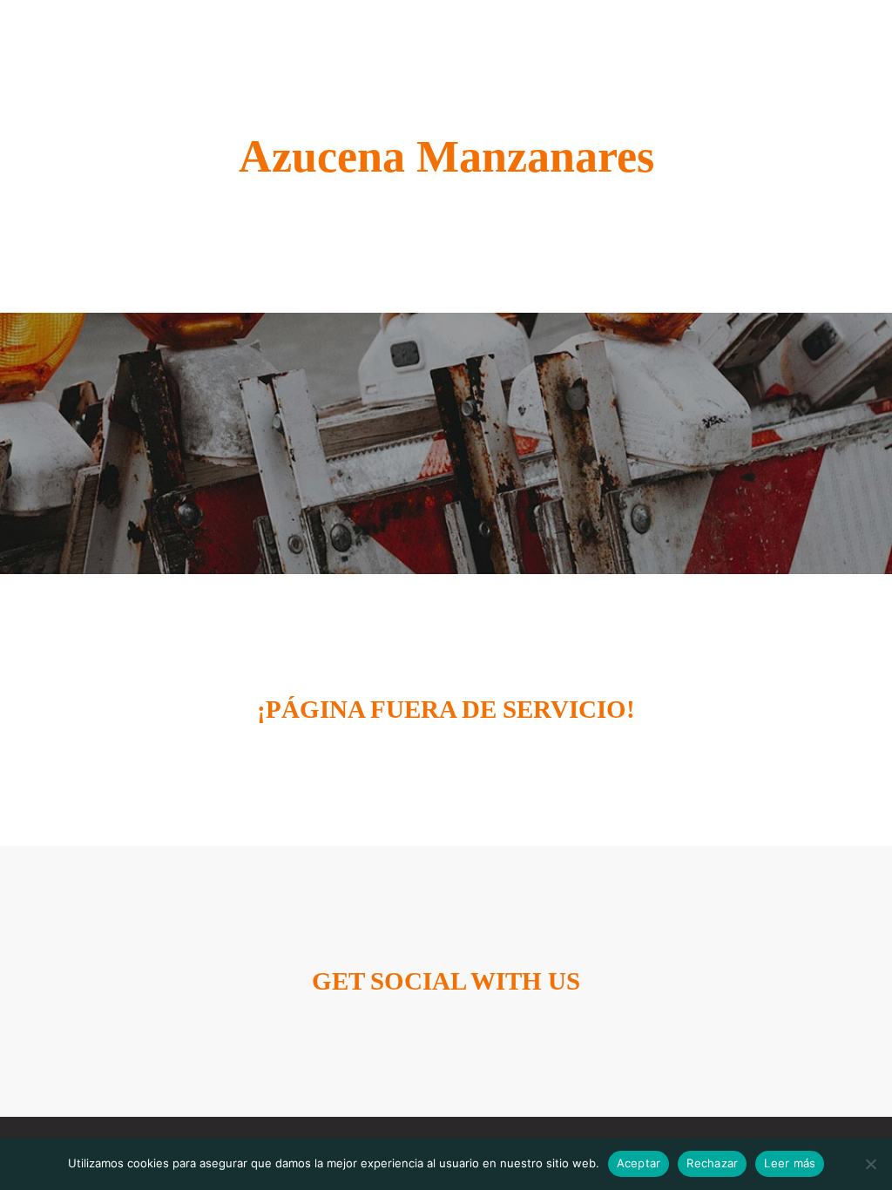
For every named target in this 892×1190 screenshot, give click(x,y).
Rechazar (712, 1163)
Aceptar (639, 1163)
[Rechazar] (870, 1164)
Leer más (789, 1163)
